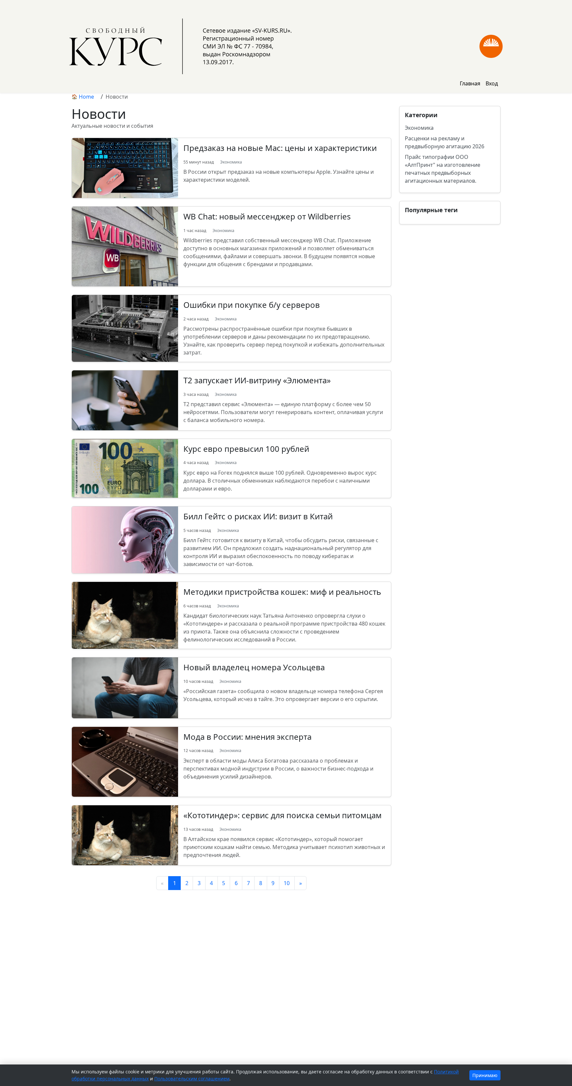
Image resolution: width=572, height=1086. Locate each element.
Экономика (231, 162)
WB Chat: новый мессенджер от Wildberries (267, 216)
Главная (470, 83)
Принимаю (485, 1075)
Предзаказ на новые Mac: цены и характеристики (280, 147)
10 (287, 883)
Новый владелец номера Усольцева (254, 667)
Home (86, 96)
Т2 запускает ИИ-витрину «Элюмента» (257, 380)
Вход (492, 83)
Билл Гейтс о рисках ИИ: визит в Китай (258, 516)
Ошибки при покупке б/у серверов (251, 304)
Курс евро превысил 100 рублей (246, 448)
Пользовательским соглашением (191, 1078)
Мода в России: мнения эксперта (247, 736)
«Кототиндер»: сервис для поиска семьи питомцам (282, 815)
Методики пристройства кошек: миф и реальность (282, 591)
